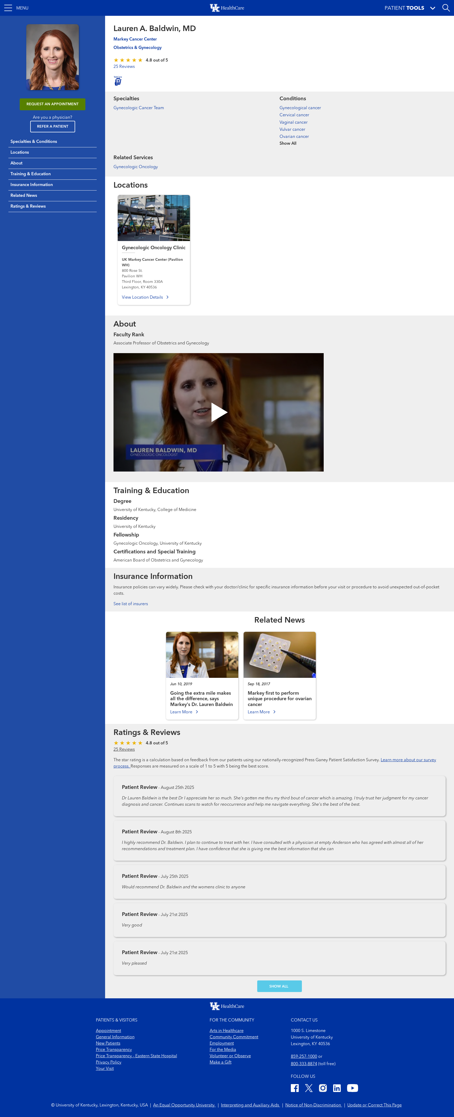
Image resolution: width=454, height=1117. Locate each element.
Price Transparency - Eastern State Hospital (136, 1056)
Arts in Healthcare (227, 1031)
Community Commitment (234, 1037)
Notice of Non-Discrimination (313, 1105)
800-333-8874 (304, 1064)
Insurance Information (32, 185)
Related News (24, 196)
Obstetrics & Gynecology (137, 48)
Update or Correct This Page (374, 1105)
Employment (222, 1043)
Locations (20, 153)
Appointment (108, 1031)
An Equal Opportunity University (184, 1105)
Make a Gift (220, 1062)
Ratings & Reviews (28, 206)
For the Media (223, 1050)
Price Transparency (114, 1050)
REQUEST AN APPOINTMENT (53, 104)
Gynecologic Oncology (135, 167)
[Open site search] (446, 8)
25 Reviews (124, 67)
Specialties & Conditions (34, 142)
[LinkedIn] (337, 1089)
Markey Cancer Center (135, 39)
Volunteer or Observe (230, 1056)
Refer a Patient (52, 126)
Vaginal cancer (294, 123)
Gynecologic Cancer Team (138, 108)
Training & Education (31, 174)
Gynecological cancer (300, 108)
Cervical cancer (294, 115)
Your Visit (105, 1069)
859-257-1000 (304, 1057)
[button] (16, 8)
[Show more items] (363, 140)
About (16, 163)
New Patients (108, 1043)
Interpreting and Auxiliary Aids (250, 1105)
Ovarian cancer (294, 137)
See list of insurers (130, 604)
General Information (115, 1037)
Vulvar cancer (292, 130)
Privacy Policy (108, 1062)
